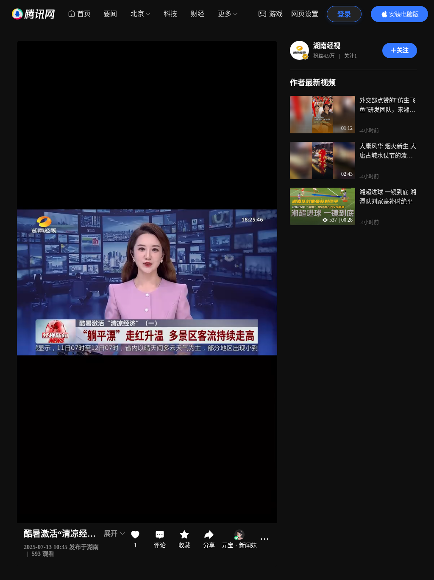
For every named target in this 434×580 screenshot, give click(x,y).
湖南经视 (326, 45)
